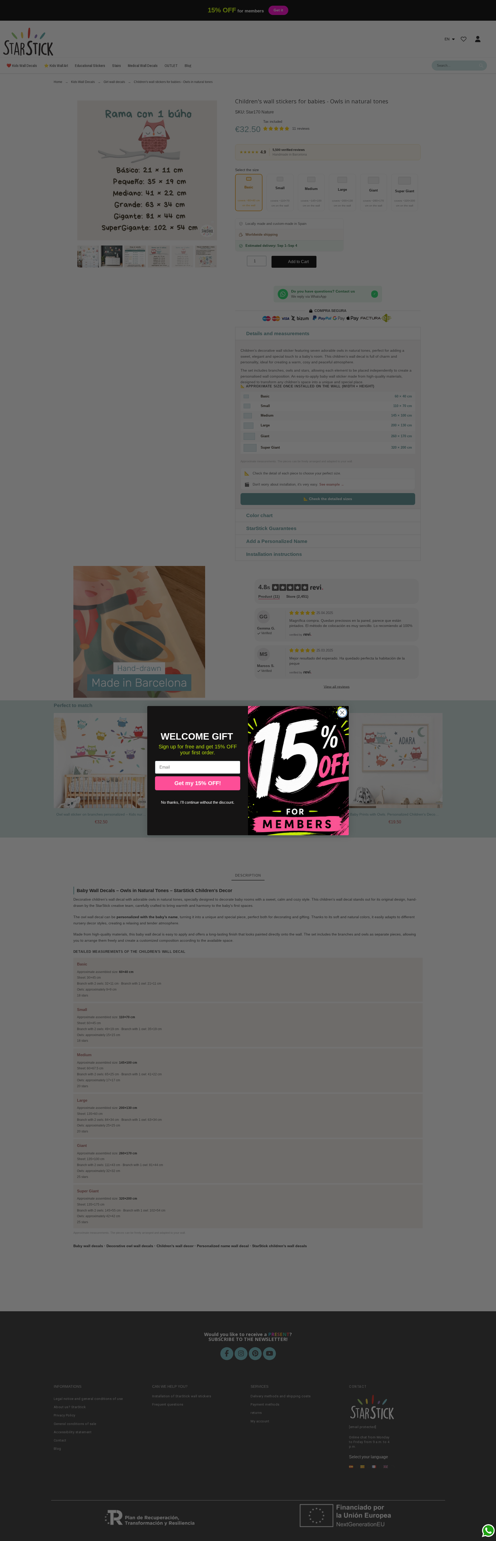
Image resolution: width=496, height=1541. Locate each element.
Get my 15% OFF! (197, 783)
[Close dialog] (342, 712)
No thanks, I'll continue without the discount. (197, 802)
